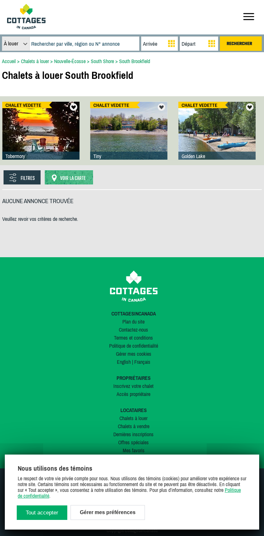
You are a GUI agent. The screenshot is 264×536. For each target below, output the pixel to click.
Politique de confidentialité (133, 346)
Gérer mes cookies (133, 354)
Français (142, 362)
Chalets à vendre (133, 426)
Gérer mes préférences (108, 512)
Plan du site (133, 321)
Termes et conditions (133, 338)
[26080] (41, 137)
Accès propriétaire (133, 394)
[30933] (128, 137)
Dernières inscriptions (133, 434)
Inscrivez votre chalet (133, 386)
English (124, 362)
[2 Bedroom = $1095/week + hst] (217, 137)
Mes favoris (134, 450)
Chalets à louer (133, 418)
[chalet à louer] (26, 27)
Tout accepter (42, 513)
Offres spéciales (133, 442)
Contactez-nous (133, 330)
